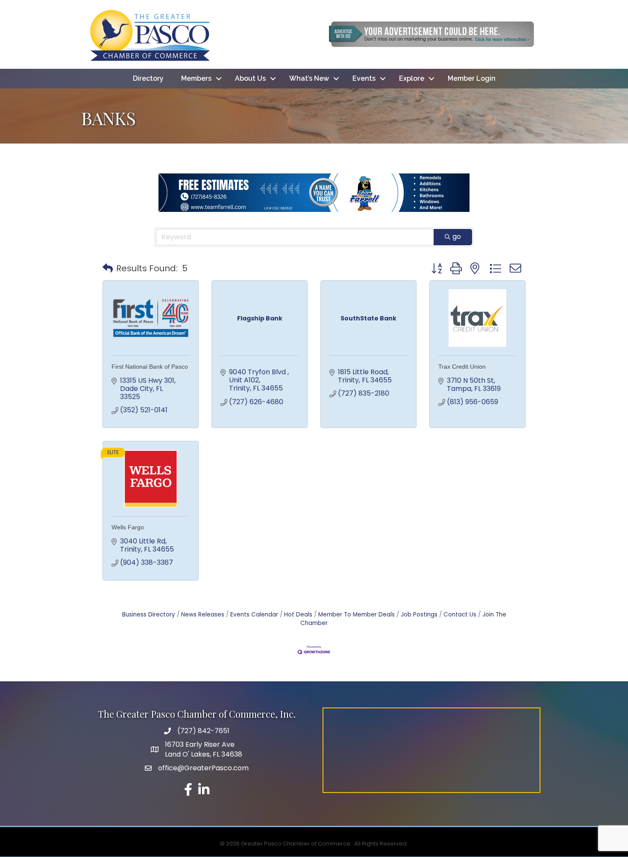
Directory (148, 78)
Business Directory (148, 614)
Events (364, 78)
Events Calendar (254, 614)
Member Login (472, 78)
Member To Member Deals (356, 614)
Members (196, 78)
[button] (108, 268)
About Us (250, 78)
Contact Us (459, 614)
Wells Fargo (128, 527)
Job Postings (419, 614)
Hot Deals (298, 614)
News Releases (202, 614)
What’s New (309, 78)
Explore (411, 78)
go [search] (456, 236)
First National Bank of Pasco (150, 366)
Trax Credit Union (462, 366)
